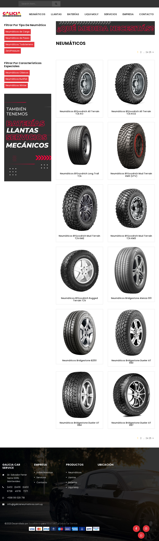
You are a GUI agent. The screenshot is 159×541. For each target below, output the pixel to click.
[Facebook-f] (136, 528)
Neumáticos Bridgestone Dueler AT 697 (131, 424)
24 (147, 52)
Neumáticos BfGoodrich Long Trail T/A (79, 174)
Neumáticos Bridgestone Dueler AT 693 (131, 361)
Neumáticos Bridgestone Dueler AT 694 (79, 424)
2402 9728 (9, 489)
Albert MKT (51, 523)
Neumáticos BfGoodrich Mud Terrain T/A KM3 (131, 237)
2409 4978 (18, 489)
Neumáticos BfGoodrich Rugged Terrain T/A (79, 299)
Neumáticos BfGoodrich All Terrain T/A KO (79, 112)
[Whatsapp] (141, 535)
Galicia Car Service (68, 523)
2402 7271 (26, 489)
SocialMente (35, 523)
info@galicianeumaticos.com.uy (25, 504)
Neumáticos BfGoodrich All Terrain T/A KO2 (131, 112)
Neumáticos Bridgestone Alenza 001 (131, 298)
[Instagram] (146, 528)
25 (150, 52)
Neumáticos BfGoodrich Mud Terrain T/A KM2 (79, 237)
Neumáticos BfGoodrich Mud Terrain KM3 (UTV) (131, 174)
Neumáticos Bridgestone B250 (79, 360)
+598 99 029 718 (16, 497)
